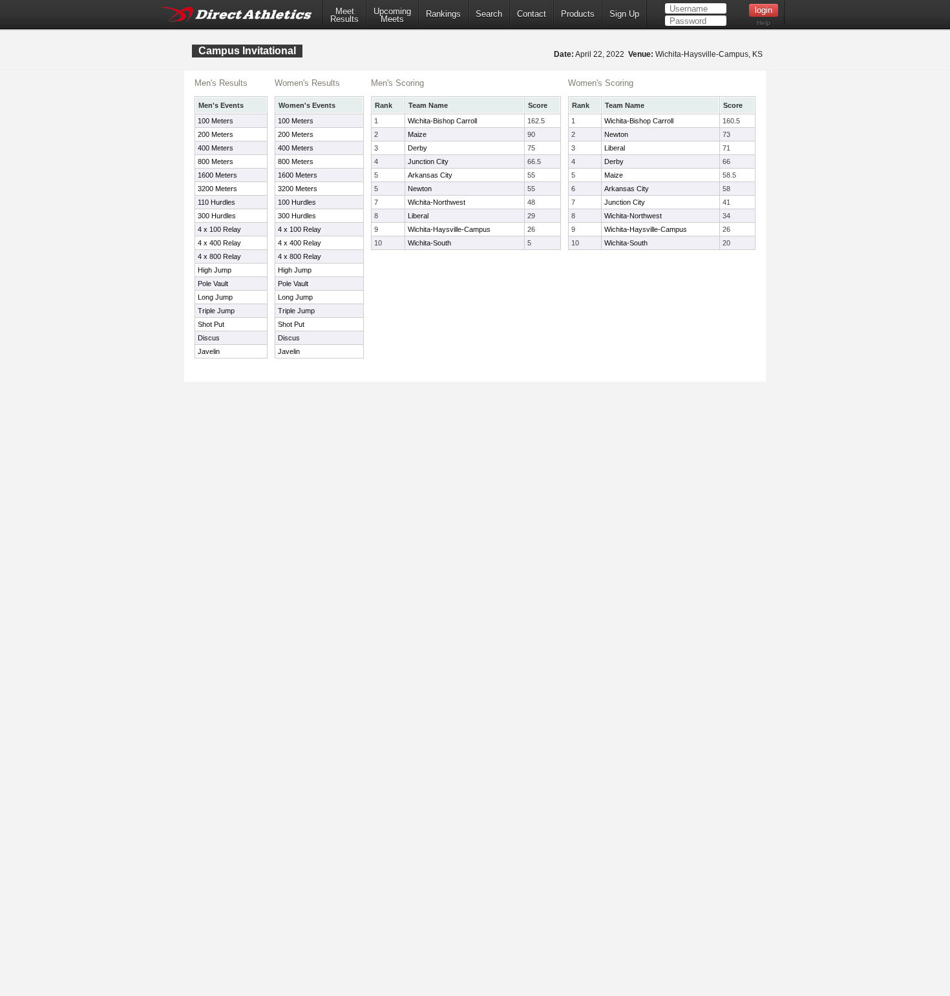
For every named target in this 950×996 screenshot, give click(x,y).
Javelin (209, 351)
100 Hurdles (297, 202)
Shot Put (211, 324)
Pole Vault (213, 283)
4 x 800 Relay (219, 256)
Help (763, 22)
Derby (417, 148)
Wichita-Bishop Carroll (442, 121)
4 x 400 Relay (219, 243)
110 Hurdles (216, 202)
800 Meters (215, 161)
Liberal (418, 216)
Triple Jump (216, 311)
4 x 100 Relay (219, 229)
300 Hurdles (217, 216)
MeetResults (344, 15)
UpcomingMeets (392, 15)
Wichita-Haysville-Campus (449, 229)
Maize (417, 134)
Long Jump (215, 297)
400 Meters (215, 148)
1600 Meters (217, 175)
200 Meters (215, 134)
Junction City (428, 161)
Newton (420, 188)
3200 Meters (217, 188)
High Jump (214, 270)
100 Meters (215, 121)
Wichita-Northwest (436, 202)
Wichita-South (429, 243)
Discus (209, 338)
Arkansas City (430, 175)
